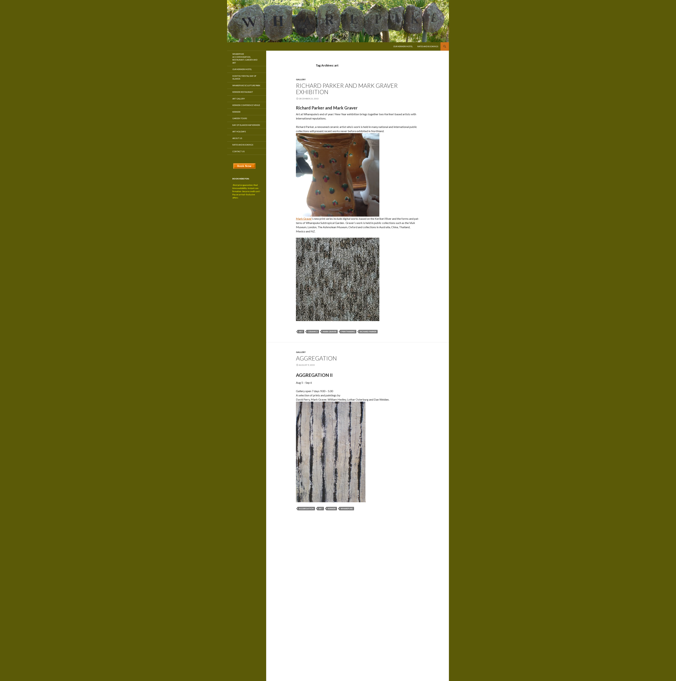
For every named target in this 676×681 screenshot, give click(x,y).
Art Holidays (239, 131)
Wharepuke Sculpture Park (246, 85)
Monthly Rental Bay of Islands (244, 77)
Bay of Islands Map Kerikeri (246, 125)
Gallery (301, 79)
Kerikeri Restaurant (242, 92)
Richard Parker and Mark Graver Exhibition (347, 88)
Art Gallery (238, 98)
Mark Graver (304, 218)
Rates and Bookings (427, 46)
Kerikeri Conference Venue (246, 105)
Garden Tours (239, 118)
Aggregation (316, 358)
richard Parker (368, 331)
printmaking (348, 331)
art (301, 331)
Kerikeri (236, 112)
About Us (237, 138)
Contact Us (238, 151)
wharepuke (347, 508)
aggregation (306, 508)
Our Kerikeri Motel (403, 46)
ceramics (313, 331)
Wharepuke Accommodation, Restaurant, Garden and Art (244, 58)
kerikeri (332, 508)
